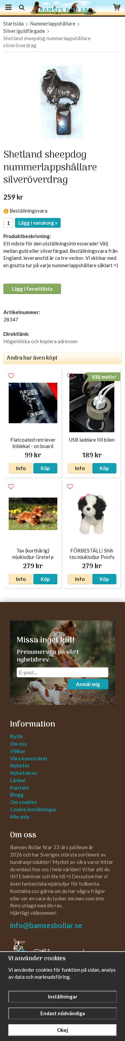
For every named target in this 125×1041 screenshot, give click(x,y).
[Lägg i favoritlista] (11, 376)
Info (21, 468)
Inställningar (62, 996)
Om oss (18, 744)
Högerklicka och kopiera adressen (40, 341)
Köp (45, 468)
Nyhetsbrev (24, 773)
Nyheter (20, 765)
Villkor (17, 751)
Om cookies (23, 802)
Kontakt (19, 788)
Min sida (19, 817)
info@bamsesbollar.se (46, 925)
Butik (16, 736)
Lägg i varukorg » (37, 223)
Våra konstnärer (29, 758)
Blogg (17, 795)
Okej (62, 1030)
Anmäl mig (88, 684)
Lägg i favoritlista (32, 289)
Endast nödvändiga (62, 1013)
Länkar (18, 780)
